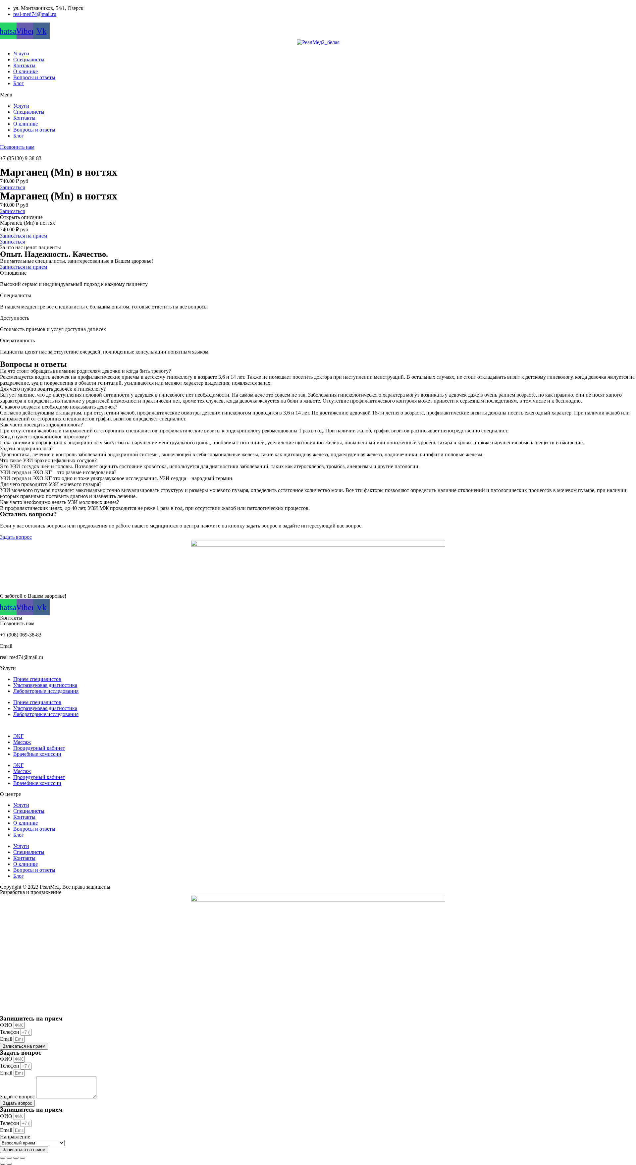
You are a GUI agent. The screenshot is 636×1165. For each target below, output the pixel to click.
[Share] (9, 1158)
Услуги (21, 53)
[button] (318, 95)
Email (7, 1039)
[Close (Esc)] (2, 1158)
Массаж (22, 742)
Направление (15, 1136)
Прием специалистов (37, 679)
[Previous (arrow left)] (2, 1164)
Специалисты (28, 59)
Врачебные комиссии (37, 754)
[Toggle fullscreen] (16, 1158)
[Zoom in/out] (22, 1158)
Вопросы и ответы (34, 77)
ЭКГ (18, 736)
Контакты (24, 65)
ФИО (7, 1025)
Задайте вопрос (18, 1096)
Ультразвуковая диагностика (45, 685)
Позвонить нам (17, 147)
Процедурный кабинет (39, 748)
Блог (18, 83)
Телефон (10, 1032)
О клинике (25, 71)
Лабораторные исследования (46, 691)
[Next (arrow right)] (9, 1164)
